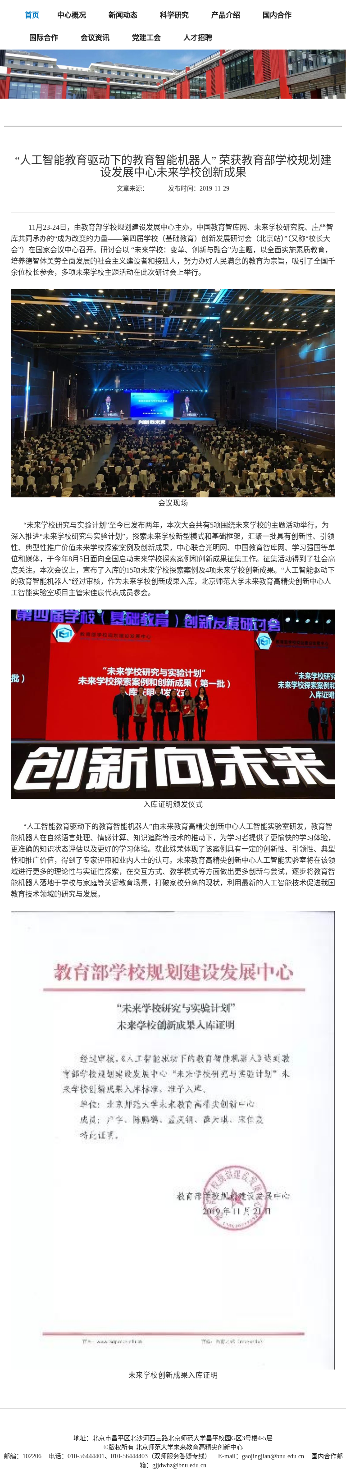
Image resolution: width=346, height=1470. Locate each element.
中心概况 (71, 15)
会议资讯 (95, 37)
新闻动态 (123, 15)
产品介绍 (225, 15)
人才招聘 (197, 37)
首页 (32, 15)
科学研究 (174, 15)
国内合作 (277, 15)
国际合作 (43, 37)
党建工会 (146, 37)
